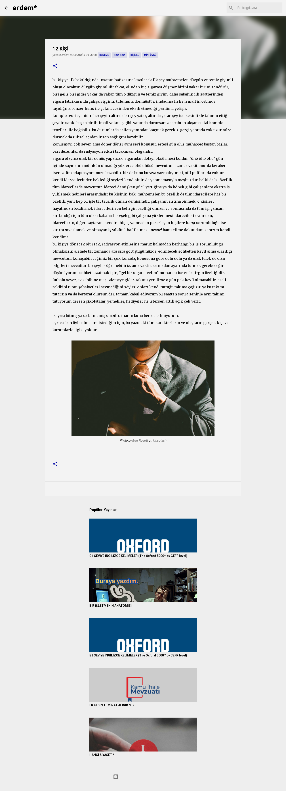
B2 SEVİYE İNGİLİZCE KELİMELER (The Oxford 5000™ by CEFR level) (138, 655)
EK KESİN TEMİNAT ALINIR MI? (111, 705)
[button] (55, 66)
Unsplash (159, 440)
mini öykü (150, 55)
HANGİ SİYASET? (101, 755)
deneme (104, 55)
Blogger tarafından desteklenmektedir (145, 777)
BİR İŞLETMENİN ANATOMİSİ (110, 605)
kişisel (134, 55)
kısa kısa (119, 55)
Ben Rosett (140, 440)
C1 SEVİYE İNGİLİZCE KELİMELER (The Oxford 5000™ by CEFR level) (138, 556)
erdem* (25, 8)
